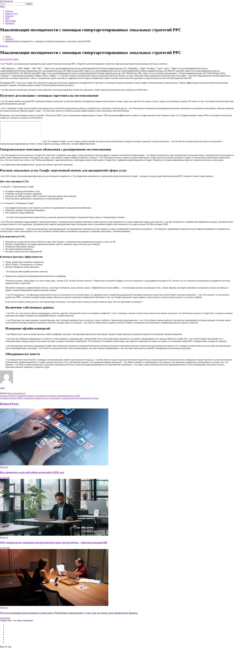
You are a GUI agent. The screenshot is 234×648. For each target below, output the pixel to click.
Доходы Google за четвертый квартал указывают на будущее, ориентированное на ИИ (40, 396)
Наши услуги (11, 13)
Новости (9, 16)
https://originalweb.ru (16, 393)
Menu (2, 6)
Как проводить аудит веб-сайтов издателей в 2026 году (32, 472)
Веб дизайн (10, 21)
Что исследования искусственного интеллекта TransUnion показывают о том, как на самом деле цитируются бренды (69, 612)
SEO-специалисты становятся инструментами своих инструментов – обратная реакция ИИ (53, 542)
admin (15, 59)
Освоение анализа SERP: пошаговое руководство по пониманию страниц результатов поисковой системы (49, 398)
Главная (9, 11)
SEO (7, 18)
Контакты (9, 23)
